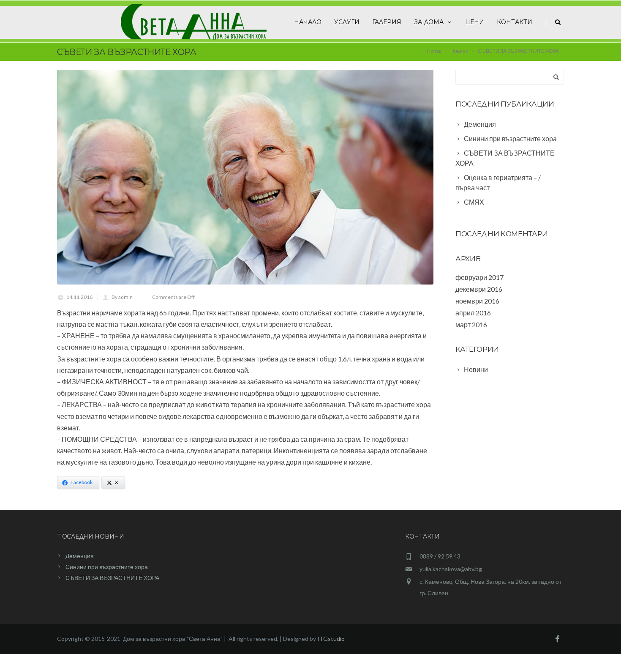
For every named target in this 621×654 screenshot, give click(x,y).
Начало (307, 22)
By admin (122, 297)
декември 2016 (478, 289)
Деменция (79, 555)
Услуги (347, 22)
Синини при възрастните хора (106, 566)
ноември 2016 (477, 301)
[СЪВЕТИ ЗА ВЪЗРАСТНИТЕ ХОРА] (245, 177)
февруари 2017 (479, 277)
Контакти (514, 22)
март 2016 (471, 324)
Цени (474, 22)
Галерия (386, 22)
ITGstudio (331, 638)
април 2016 (473, 313)
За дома (429, 22)
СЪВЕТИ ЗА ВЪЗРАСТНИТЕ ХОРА (112, 577)
